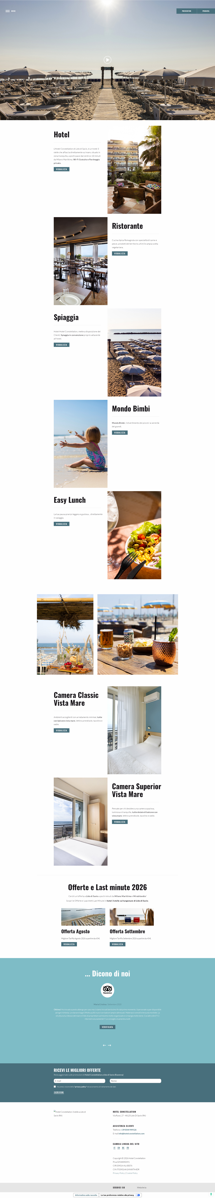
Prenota (206, 11)
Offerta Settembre (127, 931)
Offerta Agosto (75, 931)
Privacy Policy (119, 1173)
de (123, 1147)
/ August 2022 (107, 1004)
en (119, 1147)
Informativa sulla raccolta (86, 1195)
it (114, 1147)
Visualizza (61, 169)
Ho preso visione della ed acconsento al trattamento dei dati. (86, 1087)
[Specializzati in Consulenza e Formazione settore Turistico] (149, 1187)
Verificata (107, 1023)
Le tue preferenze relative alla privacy (117, 1195)
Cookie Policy (132, 1173)
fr (128, 1147)
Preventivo (186, 11)
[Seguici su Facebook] (127, 1187)
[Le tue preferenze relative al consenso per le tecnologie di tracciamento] (211, 1194)
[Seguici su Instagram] (131, 1187)
